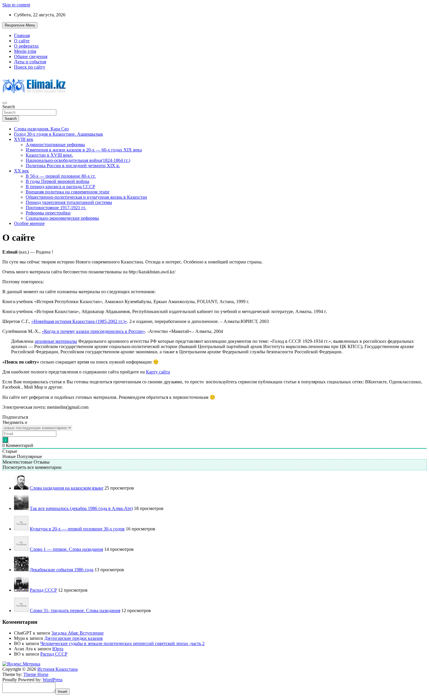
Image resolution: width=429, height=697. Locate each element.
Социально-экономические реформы (62, 218)
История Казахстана (57, 669)
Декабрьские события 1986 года (61, 569)
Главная (22, 35)
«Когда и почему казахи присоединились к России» (93, 331)
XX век (21, 170)
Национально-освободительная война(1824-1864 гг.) (78, 160)
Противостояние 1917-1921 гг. (56, 207)
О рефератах (26, 45)
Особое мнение (29, 223)
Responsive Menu (20, 25)
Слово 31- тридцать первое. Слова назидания (75, 610)
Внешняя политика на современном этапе (67, 191)
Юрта (57, 648)
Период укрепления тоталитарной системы (69, 202)
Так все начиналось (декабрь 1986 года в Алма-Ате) (81, 508)
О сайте (21, 40)
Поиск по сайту (29, 66)
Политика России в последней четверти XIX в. (73, 165)
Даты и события (30, 61)
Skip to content (16, 4)
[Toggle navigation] (4, 103)
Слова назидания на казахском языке (66, 487)
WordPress (52, 679)
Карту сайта (158, 371)
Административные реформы (55, 144)
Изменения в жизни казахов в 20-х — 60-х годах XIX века (84, 149)
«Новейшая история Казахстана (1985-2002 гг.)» (79, 321)
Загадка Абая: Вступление (77, 632)
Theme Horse (35, 674)
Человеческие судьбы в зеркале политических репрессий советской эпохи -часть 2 (122, 643)
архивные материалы (56, 341)
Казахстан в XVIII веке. (49, 155)
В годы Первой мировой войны (57, 181)
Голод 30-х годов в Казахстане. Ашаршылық (58, 134)
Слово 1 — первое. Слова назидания (66, 549)
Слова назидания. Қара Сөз (41, 128)
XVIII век (23, 139)
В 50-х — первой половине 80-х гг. (61, 176)
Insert (62, 691)
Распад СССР (43, 590)
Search (8, 106)
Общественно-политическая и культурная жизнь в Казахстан (86, 197)
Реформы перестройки (48, 212)
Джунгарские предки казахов (73, 638)
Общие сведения (30, 56)
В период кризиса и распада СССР (60, 186)
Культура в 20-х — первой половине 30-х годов (77, 528)
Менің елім (25, 51)
